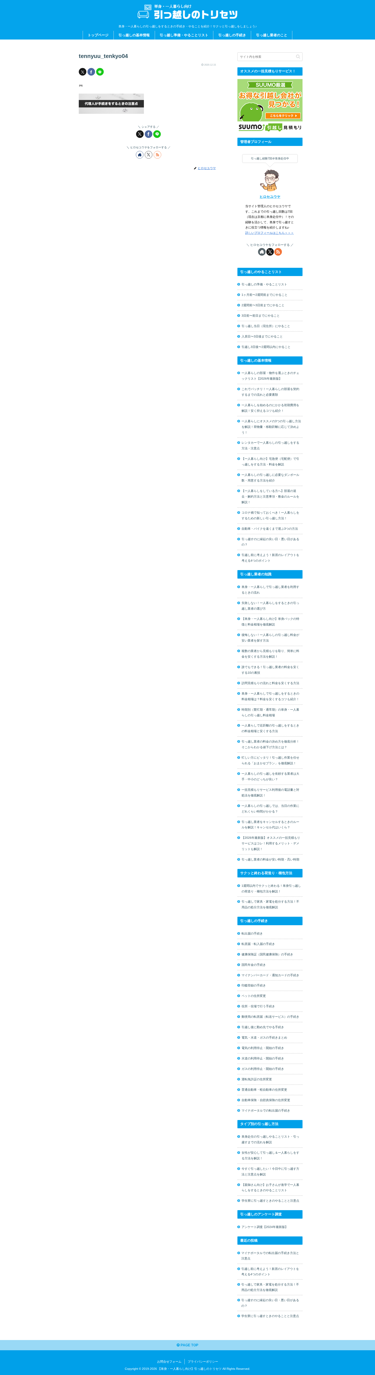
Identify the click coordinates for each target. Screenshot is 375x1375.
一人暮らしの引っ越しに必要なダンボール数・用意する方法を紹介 (270, 477)
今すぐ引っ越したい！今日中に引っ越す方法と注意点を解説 (270, 1171)
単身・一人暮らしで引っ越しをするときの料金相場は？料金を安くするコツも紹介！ (270, 696)
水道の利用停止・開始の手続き (263, 1058)
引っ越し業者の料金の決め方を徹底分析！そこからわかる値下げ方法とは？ (270, 744)
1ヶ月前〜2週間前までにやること (265, 294)
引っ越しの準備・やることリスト (264, 284)
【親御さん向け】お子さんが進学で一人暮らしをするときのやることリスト (270, 1187)
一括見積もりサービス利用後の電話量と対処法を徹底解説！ (270, 792)
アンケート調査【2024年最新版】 (265, 1227)
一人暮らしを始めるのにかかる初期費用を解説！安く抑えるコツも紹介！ (270, 407)
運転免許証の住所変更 (257, 1079)
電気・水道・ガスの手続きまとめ (264, 1037)
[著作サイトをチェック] (139, 155)
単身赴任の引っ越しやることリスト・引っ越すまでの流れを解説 (270, 1139)
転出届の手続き (252, 933)
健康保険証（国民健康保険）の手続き (267, 954)
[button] (298, 56)
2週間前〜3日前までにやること (263, 305)
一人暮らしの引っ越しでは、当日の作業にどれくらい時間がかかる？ (270, 808)
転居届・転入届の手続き (258, 944)
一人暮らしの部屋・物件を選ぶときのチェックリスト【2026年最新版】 (270, 375)
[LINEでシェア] (100, 72)
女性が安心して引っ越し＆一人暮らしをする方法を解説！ (270, 1155)
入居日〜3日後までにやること (262, 336)
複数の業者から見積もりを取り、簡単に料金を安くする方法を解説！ (270, 653)
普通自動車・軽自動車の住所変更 (264, 1089)
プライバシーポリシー (203, 1361)
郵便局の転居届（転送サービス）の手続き (270, 1016)
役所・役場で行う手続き (258, 1006)
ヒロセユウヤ (270, 197)
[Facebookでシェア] (91, 72)
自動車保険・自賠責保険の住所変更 (266, 1100)
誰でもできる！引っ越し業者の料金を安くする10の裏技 (270, 669)
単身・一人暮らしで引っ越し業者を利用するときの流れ (270, 589)
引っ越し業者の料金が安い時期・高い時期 (270, 859)
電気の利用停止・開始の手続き (263, 1048)
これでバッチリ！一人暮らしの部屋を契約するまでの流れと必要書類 (270, 391)
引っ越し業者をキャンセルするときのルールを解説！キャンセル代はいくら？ (270, 824)
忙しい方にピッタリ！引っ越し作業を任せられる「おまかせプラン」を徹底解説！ (270, 760)
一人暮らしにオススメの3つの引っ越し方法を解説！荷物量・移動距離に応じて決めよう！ (271, 426)
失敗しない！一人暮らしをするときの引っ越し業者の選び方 (270, 605)
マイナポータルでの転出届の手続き (266, 1110)
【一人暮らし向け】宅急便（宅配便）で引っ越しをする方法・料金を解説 (270, 461)
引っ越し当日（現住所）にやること (266, 326)
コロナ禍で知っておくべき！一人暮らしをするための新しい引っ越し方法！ (270, 515)
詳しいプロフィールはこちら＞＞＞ (269, 233)
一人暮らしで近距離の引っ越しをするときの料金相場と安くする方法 (270, 728)
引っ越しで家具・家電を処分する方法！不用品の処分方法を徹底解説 (270, 904)
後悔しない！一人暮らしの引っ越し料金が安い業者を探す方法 (270, 637)
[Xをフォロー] (148, 155)
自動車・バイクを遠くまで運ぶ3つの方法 (270, 528)
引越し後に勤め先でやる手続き (263, 1027)
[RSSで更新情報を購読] (157, 155)
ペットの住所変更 (254, 996)
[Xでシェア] (82, 72)
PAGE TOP (189, 1345)
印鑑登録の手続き (254, 985)
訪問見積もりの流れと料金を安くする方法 (270, 683)
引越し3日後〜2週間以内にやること (266, 347)
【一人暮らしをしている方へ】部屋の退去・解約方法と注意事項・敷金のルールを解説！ (270, 496)
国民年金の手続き (254, 964)
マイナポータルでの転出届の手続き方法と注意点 (270, 1255)
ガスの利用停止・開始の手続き (263, 1069)
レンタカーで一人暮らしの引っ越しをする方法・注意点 (270, 445)
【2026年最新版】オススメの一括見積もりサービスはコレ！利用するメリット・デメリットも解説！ (271, 843)
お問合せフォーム (169, 1361)
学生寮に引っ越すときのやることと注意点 (270, 1200)
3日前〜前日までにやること (261, 315)
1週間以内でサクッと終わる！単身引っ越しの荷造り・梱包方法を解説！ (271, 888)
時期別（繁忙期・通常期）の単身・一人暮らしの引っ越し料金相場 (270, 712)
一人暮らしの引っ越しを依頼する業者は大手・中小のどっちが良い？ (270, 776)
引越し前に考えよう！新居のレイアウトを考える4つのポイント (270, 557)
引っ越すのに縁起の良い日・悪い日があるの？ (270, 541)
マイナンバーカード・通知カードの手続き (270, 975)
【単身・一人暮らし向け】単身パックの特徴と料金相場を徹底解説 (270, 621)
